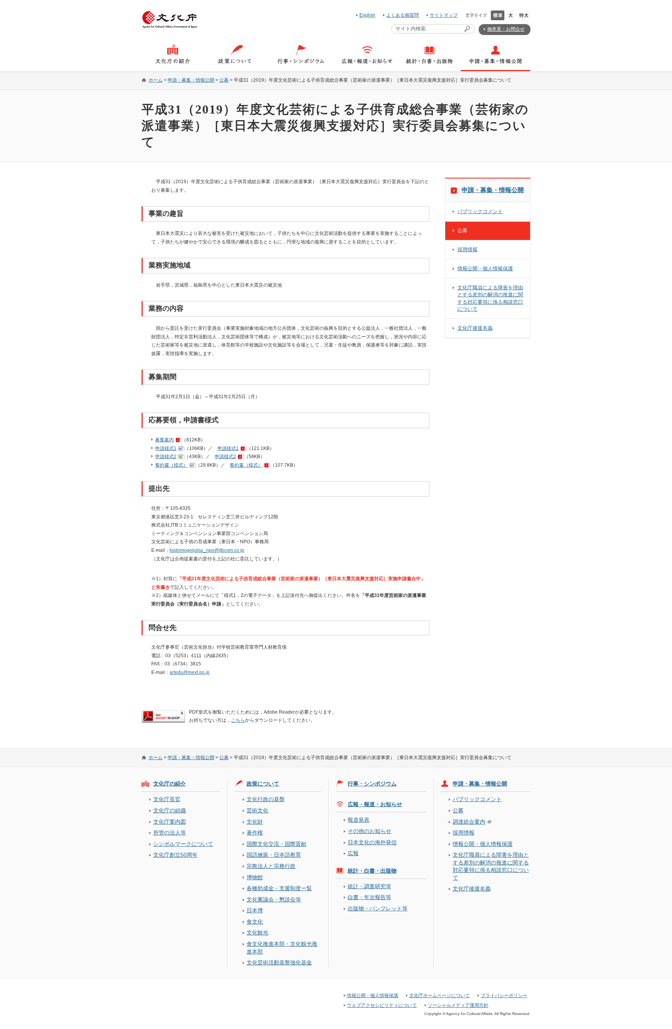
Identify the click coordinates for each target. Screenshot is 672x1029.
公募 (224, 80)
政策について (263, 783)
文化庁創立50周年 (175, 855)
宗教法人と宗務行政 (271, 866)
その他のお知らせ (369, 831)
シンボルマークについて (183, 844)
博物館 (255, 877)
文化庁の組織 (169, 810)
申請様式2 (166, 456)
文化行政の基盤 (266, 799)
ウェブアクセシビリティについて (382, 1005)
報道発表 (358, 820)
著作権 (255, 833)
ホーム (156, 80)
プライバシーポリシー (504, 995)
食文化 (255, 922)
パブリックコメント (480, 211)
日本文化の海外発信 (372, 842)
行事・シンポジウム (372, 783)
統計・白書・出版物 (372, 871)
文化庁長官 (166, 799)
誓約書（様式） (171, 465)
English (367, 15)
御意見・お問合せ (506, 29)
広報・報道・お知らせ (375, 804)
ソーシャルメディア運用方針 (458, 1005)
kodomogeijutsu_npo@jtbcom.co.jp (207, 550)
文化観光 (257, 932)
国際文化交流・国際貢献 (276, 844)
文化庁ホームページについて (439, 995)
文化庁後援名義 (475, 328)
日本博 (255, 910)
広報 (353, 853)
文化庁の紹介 (169, 783)
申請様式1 (166, 448)
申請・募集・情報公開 (191, 80)
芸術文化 (257, 810)
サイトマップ (444, 15)
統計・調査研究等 (369, 886)
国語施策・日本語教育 (274, 855)
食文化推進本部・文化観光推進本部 (282, 947)
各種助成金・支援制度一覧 (279, 888)
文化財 (255, 822)
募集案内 (164, 440)
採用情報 (467, 249)
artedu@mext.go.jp (190, 672)
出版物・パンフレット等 (378, 908)
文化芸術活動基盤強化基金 (279, 962)
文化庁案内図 (169, 822)
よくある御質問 (402, 15)
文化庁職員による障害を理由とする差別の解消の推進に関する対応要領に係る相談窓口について (490, 298)
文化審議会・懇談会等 (274, 899)
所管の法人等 (169, 833)
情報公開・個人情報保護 (485, 268)
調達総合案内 (469, 822)
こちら (238, 720)
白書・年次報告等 (369, 897)
